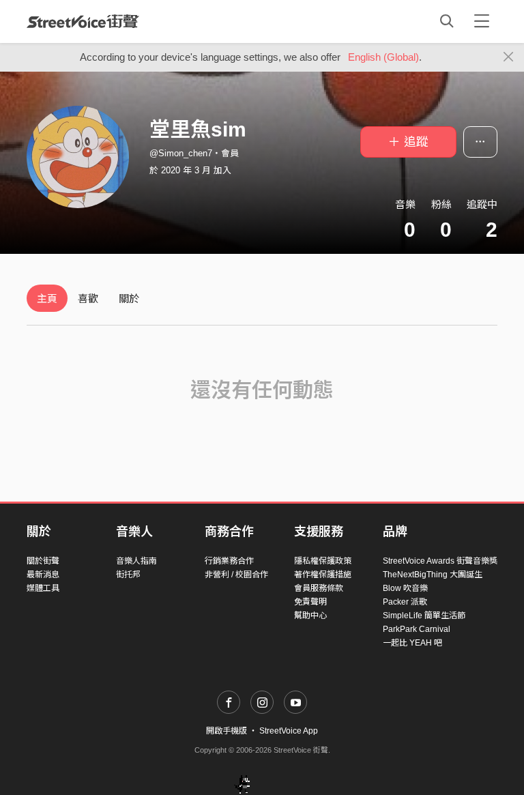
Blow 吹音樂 (405, 588)
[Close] (508, 57)
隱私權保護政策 (322, 561)
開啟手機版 (226, 731)
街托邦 (128, 574)
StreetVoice (83, 21)
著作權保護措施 (322, 574)
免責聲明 (310, 602)
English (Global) (383, 57)
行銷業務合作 (229, 561)
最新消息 (43, 574)
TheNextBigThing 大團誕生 (432, 574)
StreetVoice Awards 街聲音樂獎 (440, 561)
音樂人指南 (136, 561)
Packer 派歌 (405, 602)
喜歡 (88, 298)
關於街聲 (43, 561)
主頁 (47, 298)
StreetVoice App (288, 731)
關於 (129, 298)
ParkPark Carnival (416, 629)
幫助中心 (310, 615)
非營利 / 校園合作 (236, 574)
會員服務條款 (318, 588)
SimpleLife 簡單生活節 (424, 615)
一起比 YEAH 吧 (412, 643)
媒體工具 (43, 588)
